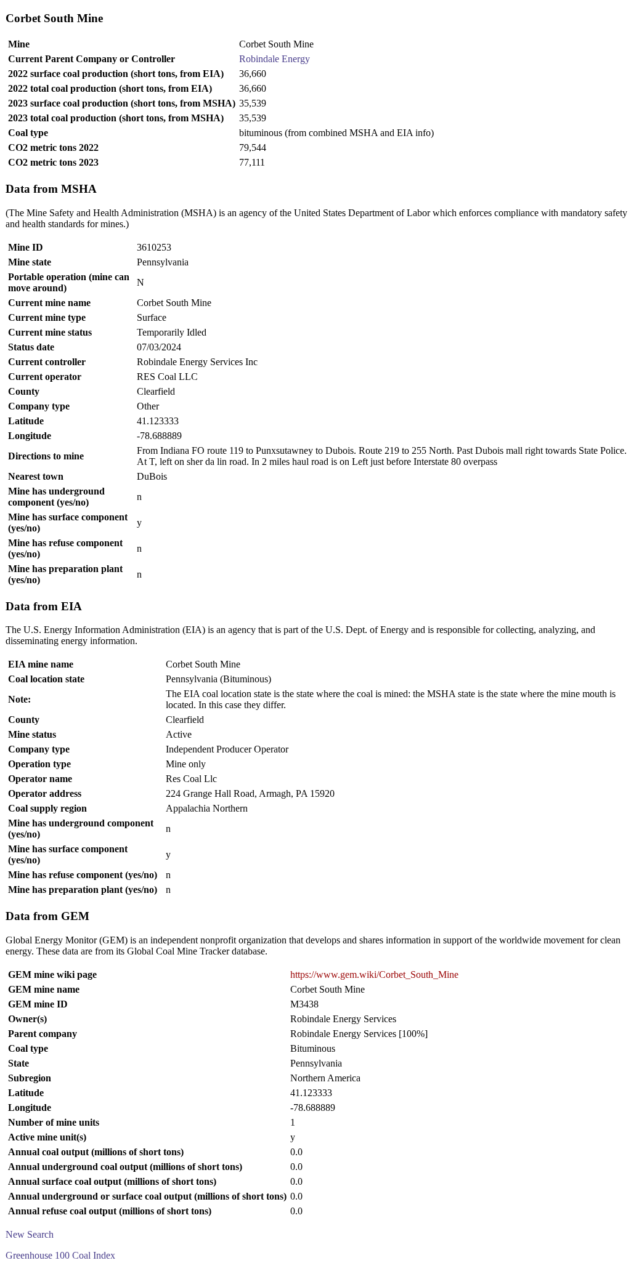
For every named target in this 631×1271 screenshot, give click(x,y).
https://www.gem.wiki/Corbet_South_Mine (374, 974)
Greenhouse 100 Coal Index (60, 1255)
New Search (30, 1234)
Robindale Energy (274, 59)
